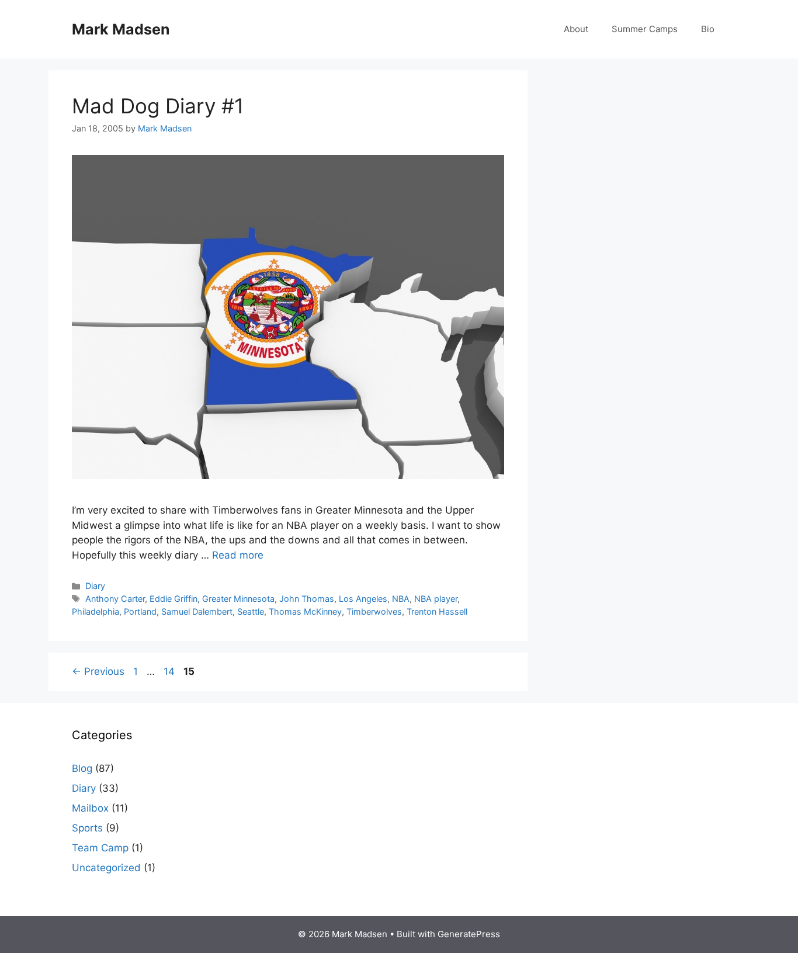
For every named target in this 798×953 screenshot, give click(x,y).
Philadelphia (95, 611)
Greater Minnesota (238, 599)
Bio (707, 28)
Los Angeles (363, 599)
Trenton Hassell (437, 611)
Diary (95, 586)
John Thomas (306, 599)
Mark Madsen (121, 29)
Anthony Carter (115, 599)
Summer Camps (645, 28)
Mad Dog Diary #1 (158, 105)
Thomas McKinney (305, 611)
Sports (87, 828)
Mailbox (90, 808)
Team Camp (100, 848)
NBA (401, 599)
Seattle (250, 611)
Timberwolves (374, 611)
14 (170, 671)
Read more (237, 555)
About (576, 28)
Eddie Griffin (173, 599)
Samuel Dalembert (197, 611)
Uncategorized (106, 868)
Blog (82, 768)
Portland (140, 611)
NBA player (435, 599)
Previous (98, 671)
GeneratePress (469, 934)
